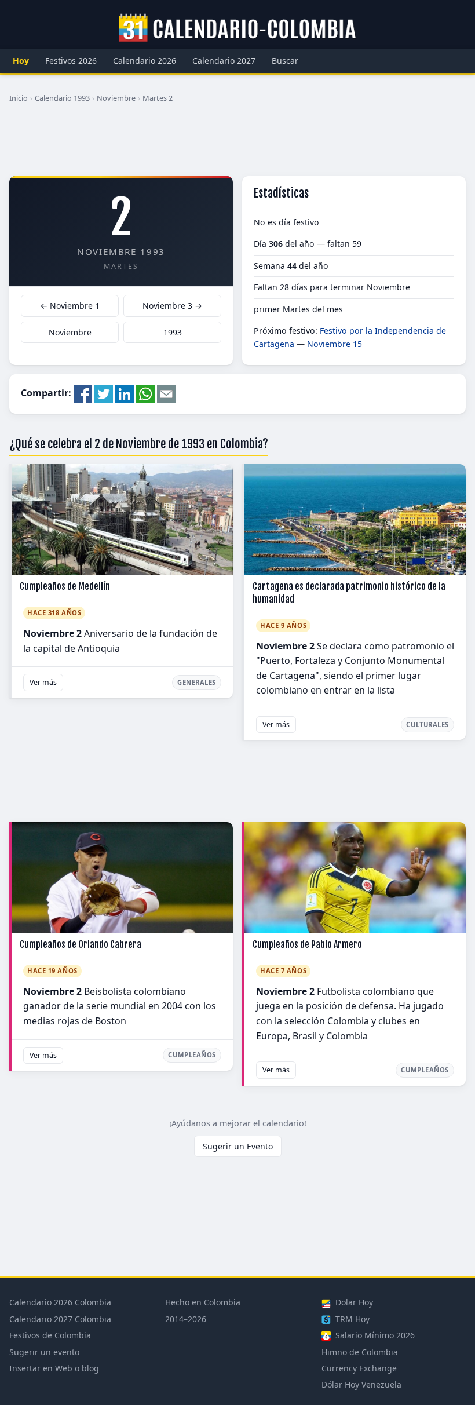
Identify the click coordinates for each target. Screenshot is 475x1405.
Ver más (43, 682)
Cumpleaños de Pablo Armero (307, 944)
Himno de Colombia (359, 1351)
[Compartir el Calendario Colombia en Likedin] (124, 393)
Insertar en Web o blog (54, 1368)
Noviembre (116, 98)
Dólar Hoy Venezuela (361, 1384)
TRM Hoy (351, 1318)
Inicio (18, 98)
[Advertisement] (237, 144)
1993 (172, 332)
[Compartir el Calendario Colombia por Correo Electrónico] (166, 393)
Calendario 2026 (144, 60)
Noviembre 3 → (172, 305)
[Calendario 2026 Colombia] (237, 28)
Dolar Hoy (353, 1302)
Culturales (427, 724)
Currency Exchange (359, 1368)
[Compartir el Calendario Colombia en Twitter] (103, 393)
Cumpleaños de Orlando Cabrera (80, 944)
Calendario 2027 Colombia (60, 1318)
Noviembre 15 (334, 343)
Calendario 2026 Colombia (60, 1302)
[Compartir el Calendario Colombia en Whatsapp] (145, 393)
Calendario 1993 (62, 98)
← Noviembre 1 (70, 305)
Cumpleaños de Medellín (65, 586)
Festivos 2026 (71, 60)
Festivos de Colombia (50, 1335)
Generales (196, 682)
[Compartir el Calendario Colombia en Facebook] (83, 393)
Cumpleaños (192, 1054)
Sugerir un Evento (238, 1146)
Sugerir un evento (44, 1351)
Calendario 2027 (223, 60)
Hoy (21, 60)
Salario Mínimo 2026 (374, 1335)
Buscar (285, 60)
